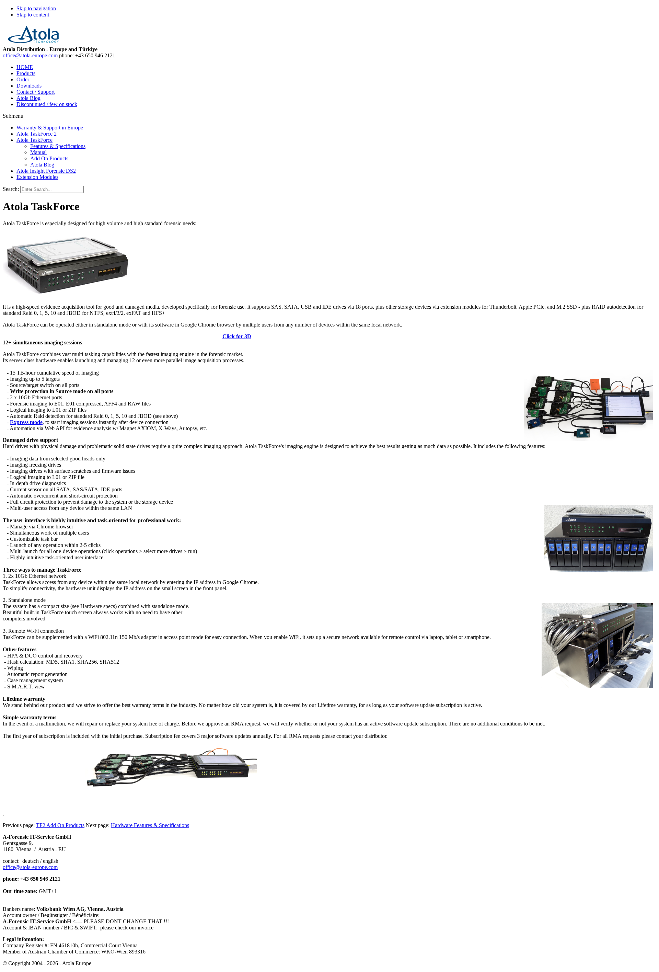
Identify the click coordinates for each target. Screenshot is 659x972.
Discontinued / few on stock (46, 104)
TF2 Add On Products (60, 825)
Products (25, 73)
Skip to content (32, 15)
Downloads (29, 86)
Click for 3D (236, 336)
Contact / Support (35, 92)
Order (22, 79)
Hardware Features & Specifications (150, 825)
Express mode (26, 422)
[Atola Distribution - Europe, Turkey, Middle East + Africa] (33, 43)
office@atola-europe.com (30, 55)
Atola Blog (28, 98)
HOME (24, 67)
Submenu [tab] (13, 116)
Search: (11, 189)
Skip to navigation (36, 8)
